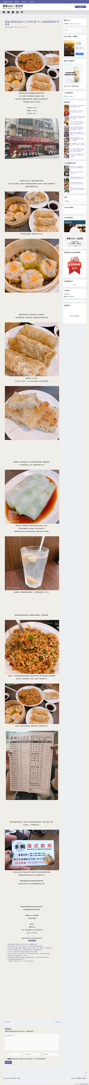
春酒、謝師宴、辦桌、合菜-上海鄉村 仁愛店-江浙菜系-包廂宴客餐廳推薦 (25, 946)
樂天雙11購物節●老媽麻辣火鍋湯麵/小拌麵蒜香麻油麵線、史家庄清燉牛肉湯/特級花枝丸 (28, 957)
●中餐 (6, 27)
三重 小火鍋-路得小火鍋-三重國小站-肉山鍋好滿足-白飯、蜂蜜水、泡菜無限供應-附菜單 (29, 953)
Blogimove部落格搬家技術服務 (81, 1084)
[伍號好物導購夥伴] (74, 316)
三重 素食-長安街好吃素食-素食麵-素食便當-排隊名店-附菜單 (22, 951)
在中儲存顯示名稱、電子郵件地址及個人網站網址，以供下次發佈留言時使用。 (26, 1059)
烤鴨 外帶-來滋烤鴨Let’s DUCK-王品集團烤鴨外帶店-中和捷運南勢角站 (25, 950)
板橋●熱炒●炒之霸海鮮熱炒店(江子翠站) (17, 955)
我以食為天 (10, 27)
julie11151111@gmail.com (75, 23)
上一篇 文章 (6, 1022)
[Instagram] (8, 12)
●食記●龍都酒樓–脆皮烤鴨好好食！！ (17, 959)
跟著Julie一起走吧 (13, 6)
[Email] (22, 12)
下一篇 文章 (57, 1022)
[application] (19, 1)
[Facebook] (4, 12)
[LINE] (17, 12)
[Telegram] (13, 12)
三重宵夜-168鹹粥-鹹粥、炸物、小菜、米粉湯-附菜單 (20, 961)
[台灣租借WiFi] (74, 285)
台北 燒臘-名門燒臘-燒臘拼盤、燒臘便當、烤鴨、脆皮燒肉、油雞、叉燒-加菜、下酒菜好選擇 (30, 948)
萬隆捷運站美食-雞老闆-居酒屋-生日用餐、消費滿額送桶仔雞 (22, 944)
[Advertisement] (32, 40)
